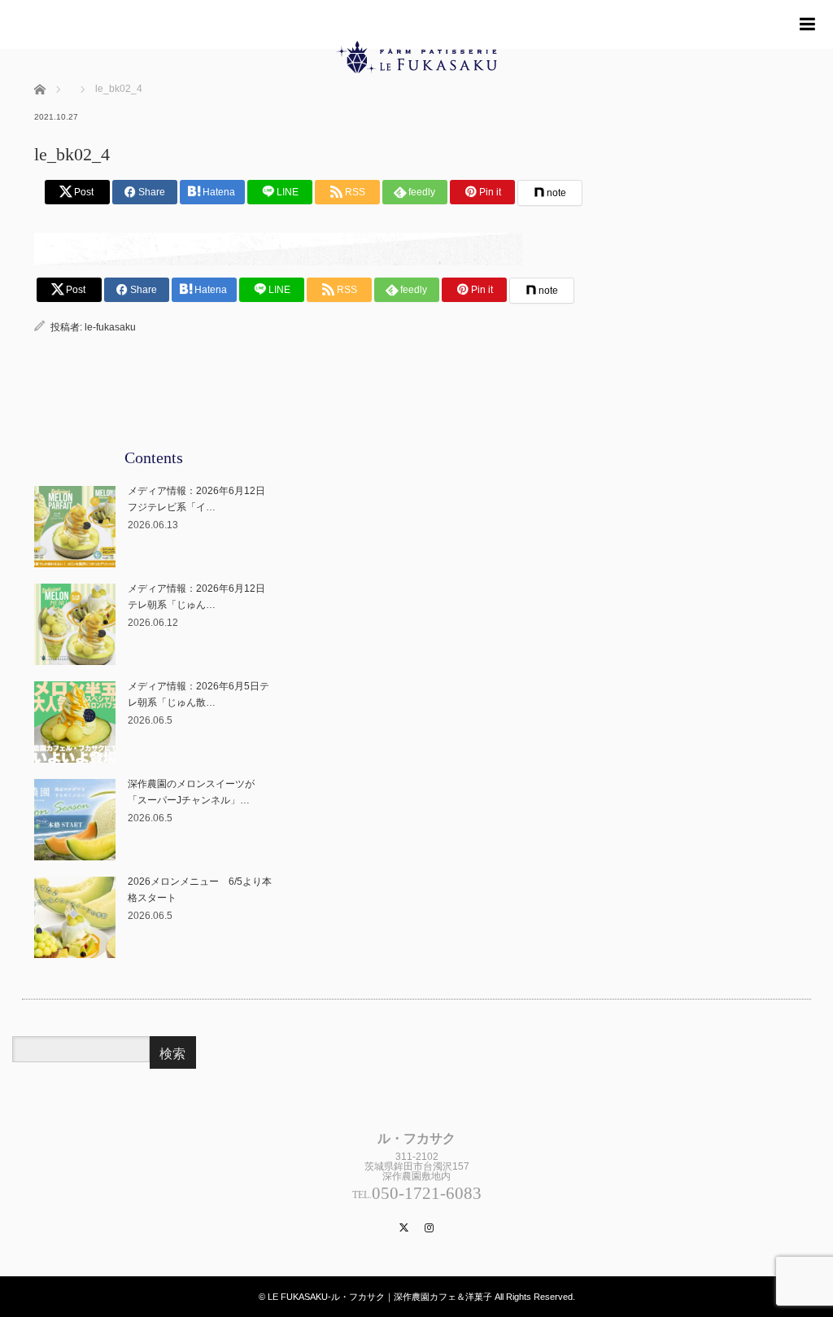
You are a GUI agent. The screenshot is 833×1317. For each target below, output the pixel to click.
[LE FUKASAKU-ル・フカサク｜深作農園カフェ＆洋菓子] (416, 111)
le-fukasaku (110, 327)
